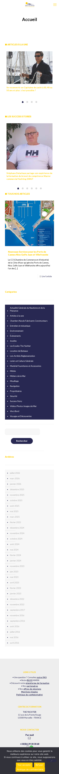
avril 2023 (14, 582)
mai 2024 (14, 549)
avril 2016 (14, 643)
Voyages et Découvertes (21, 416)
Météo (13, 371)
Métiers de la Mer (18, 376)
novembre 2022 (17, 604)
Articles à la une (17, 316)
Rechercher (22, 441)
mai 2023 (14, 577)
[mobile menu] (54, 4)
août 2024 (14, 544)
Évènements (15, 336)
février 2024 (15, 555)
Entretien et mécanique (20, 326)
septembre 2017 (17, 610)
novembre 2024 (17, 533)
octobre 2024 (16, 539)
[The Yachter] (29, 4)
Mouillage (14, 381)
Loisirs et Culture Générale (21, 361)
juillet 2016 (15, 632)
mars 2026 (15, 478)
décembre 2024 (17, 528)
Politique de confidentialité (29, 694)
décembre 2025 (17, 489)
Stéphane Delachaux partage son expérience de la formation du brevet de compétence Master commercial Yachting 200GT (29, 176)
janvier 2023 (15, 593)
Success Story (16, 401)
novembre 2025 (17, 495)
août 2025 (14, 506)
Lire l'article (47, 276)
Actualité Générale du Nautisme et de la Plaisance (27, 309)
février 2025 (15, 522)
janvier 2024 (15, 560)
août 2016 (14, 626)
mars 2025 (15, 517)
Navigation (15, 386)
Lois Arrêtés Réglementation (22, 356)
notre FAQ (42, 677)
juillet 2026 (15, 473)
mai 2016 (14, 637)
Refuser (39, 765)
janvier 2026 (15, 484)
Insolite (13, 341)
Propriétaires (16, 391)
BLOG (29, 680)
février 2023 (15, 588)
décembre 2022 (17, 599)
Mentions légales (29, 692)
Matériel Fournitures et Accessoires (25, 366)
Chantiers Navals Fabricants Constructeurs (29, 321)
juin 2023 (14, 571)
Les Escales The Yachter (20, 346)
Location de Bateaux (19, 351)
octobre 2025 (16, 500)
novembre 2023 (17, 566)
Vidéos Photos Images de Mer (23, 406)
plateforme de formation (37, 683)
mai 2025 (14, 511)
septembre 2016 (17, 621)
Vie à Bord (14, 411)
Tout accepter (24, 765)
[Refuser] (51, 760)
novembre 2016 (17, 615)
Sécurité (13, 396)
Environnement (16, 331)
